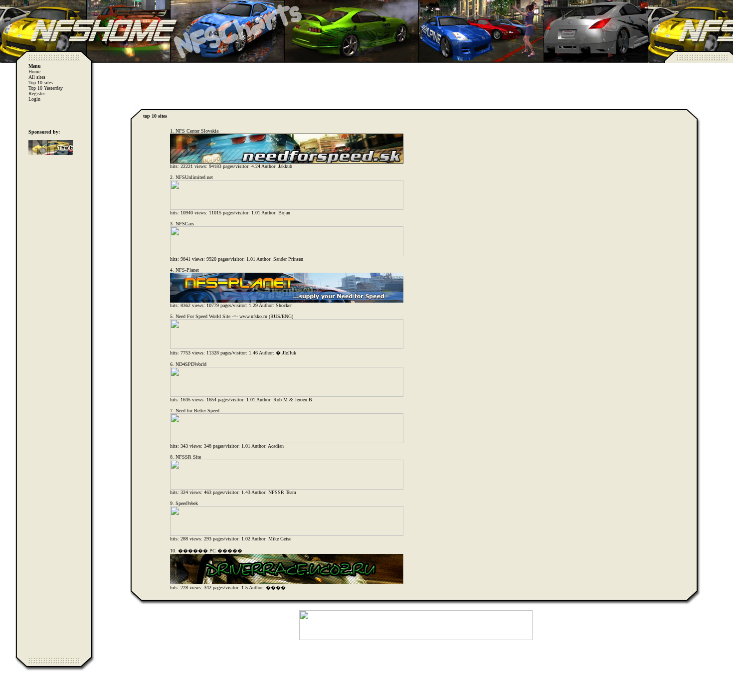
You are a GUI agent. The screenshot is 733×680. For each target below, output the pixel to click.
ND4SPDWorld (191, 364)
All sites (36, 77)
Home (34, 71)
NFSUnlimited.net (194, 177)
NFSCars (185, 223)
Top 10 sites (40, 82)
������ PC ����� (210, 550)
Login (34, 99)
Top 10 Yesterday (45, 88)
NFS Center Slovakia (197, 131)
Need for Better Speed (197, 410)
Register (36, 93)
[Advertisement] (416, 83)
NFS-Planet (187, 270)
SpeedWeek (187, 503)
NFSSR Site (188, 457)
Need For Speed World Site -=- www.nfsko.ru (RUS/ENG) (234, 316)
